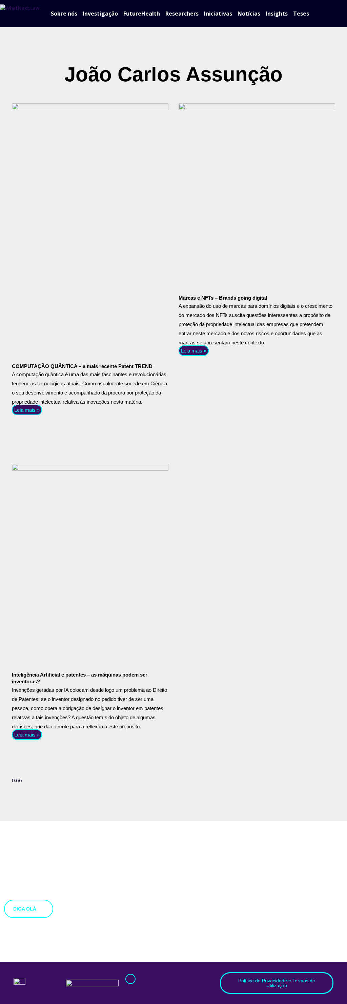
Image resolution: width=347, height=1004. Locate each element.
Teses (301, 13)
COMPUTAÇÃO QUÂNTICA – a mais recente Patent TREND (82, 366)
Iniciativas (218, 13)
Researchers (182, 13)
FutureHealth (141, 13)
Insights (277, 13)
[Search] (343, 13)
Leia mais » (27, 410)
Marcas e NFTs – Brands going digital (223, 298)
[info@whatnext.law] (130, 979)
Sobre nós (64, 13)
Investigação (100, 13)
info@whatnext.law (148, 988)
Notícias (249, 13)
